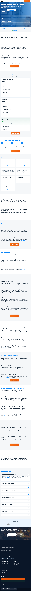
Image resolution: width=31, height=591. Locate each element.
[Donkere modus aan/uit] (23, 1)
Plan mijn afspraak (26, 1)
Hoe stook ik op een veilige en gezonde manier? (9, 490)
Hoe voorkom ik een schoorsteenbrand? (7, 500)
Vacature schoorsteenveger (4, 572)
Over (17, 1)
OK (15, 588)
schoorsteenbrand (7, 477)
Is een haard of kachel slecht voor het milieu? (8, 497)
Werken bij (2, 584)
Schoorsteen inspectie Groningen (5, 563)
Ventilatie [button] (12, 1)
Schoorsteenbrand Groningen (4, 565)
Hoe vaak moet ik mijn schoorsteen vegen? (8, 483)
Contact (20, 1)
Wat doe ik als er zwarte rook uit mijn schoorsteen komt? (10, 507)
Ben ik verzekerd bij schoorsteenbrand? (7, 511)
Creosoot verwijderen (4, 570)
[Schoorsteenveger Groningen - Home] (2, 1)
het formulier (7, 241)
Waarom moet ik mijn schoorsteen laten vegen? (9, 474)
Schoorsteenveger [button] (6, 1)
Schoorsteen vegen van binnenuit (5, 568)
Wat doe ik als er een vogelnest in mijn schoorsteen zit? (10, 514)
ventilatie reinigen (7, 6)
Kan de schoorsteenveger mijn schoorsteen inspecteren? (10, 493)
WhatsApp (20, 534)
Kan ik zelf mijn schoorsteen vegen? (7, 504)
